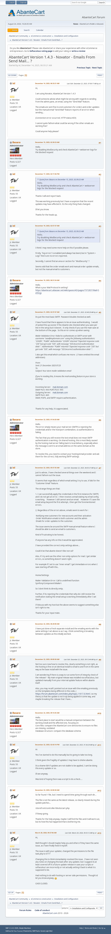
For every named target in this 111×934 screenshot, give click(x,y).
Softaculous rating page (41, 51)
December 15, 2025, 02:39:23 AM (47, 142)
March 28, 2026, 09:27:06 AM (46, 833)
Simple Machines (25, 928)
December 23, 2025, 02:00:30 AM (47, 790)
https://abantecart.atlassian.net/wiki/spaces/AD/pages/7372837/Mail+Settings (67, 291)
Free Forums (18, 931)
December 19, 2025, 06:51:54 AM (47, 280)
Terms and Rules (91, 928)
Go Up (10, 892)
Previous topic (84, 67)
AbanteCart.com (50, 913)
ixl (13, 83)
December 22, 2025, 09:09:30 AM (47, 659)
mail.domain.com (60, 387)
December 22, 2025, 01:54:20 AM (47, 419)
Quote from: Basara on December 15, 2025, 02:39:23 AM (61, 179)
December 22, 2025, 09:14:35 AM (47, 713)
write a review (78, 51)
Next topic (97, 67)
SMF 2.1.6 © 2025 (11, 928)
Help (81, 928)
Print (100, 75)
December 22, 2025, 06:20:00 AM (47, 624)
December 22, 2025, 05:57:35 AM (47, 468)
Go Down (12, 75)
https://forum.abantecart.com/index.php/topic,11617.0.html (62, 693)
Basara (16, 142)
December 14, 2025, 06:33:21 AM (47, 83)
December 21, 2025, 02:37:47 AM (47, 312)
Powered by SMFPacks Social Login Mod (37, 931)
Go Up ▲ (102, 928)
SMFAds (8, 931)
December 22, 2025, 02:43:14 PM (47, 745)
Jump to (65, 908)
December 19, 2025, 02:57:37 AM (47, 226)
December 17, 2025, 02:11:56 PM (47, 174)
